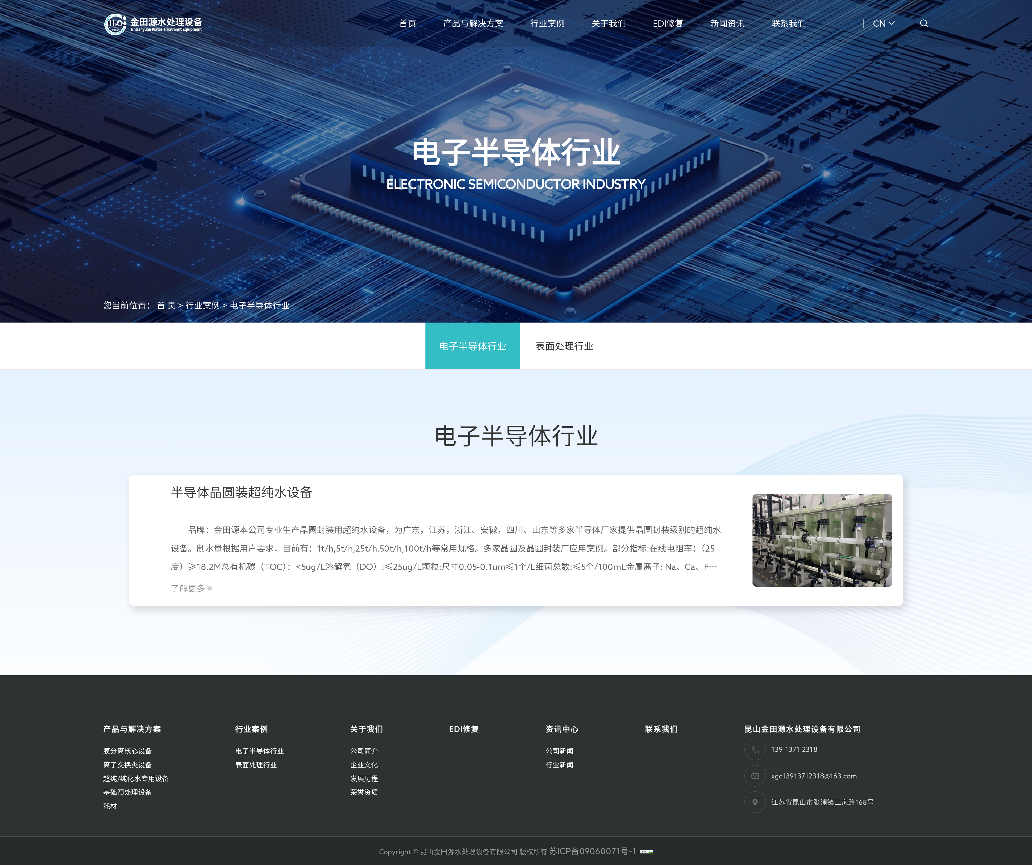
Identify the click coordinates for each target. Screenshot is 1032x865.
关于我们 (609, 23)
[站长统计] (646, 851)
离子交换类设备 (127, 764)
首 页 (166, 305)
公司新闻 (560, 750)
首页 (407, 23)
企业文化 (364, 764)
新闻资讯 (727, 23)
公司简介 (364, 750)
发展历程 (364, 778)
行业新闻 (560, 764)
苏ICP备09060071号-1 (592, 851)
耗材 (110, 805)
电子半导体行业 (260, 305)
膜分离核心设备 (127, 750)
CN (879, 23)
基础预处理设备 (127, 792)
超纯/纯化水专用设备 (136, 778)
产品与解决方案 (473, 23)
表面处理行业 (564, 346)
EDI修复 (668, 23)
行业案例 (547, 23)
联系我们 (789, 23)
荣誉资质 (364, 792)
